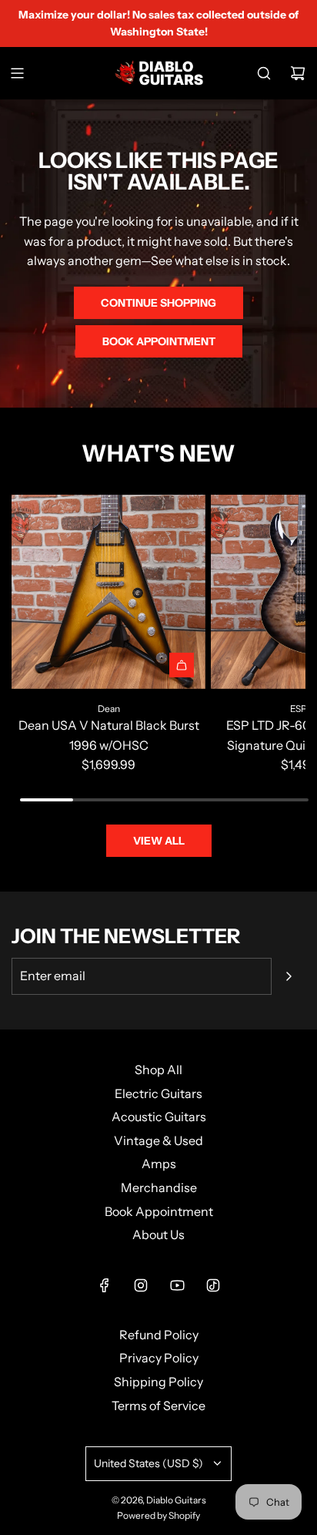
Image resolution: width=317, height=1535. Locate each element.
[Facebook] (105, 1285)
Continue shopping (158, 303)
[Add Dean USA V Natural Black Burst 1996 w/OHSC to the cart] (181, 665)
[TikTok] (213, 1285)
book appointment (158, 341)
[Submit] (288, 976)
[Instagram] (141, 1285)
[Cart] (298, 73)
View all (159, 841)
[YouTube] (177, 1285)
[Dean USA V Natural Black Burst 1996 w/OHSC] (108, 592)
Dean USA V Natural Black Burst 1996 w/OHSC (108, 735)
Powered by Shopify (158, 1515)
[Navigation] (17, 73)
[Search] (264, 73)
